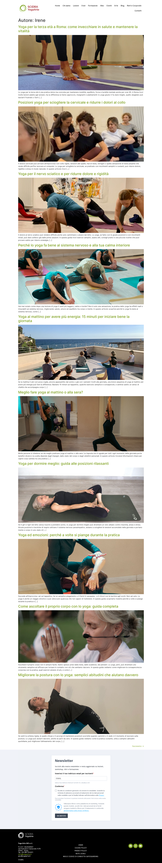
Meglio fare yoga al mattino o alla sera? (50, 392)
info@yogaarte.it (25, 854)
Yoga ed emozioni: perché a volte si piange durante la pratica (69, 535)
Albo (102, 6)
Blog (122, 6)
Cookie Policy (81, 848)
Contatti (138, 11)
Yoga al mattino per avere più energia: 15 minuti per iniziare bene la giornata (73, 318)
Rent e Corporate (134, 6)
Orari (83, 6)
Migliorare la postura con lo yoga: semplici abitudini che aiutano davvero (78, 675)
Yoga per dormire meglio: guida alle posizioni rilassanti (63, 463)
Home (57, 6)
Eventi (109, 6)
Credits (21, 860)
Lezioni (76, 6)
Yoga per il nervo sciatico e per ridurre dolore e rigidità (63, 174)
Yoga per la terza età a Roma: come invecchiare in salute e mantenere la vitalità (78, 29)
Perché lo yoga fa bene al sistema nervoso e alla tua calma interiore (74, 245)
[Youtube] (140, 846)
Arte (116, 6)
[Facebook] (130, 846)
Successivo (138, 746)
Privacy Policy (80, 851)
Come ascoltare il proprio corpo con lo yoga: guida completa (68, 606)
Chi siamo (66, 6)
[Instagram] (135, 846)
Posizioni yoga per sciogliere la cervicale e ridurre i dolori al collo (71, 102)
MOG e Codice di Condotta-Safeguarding (80, 856)
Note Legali (81, 854)
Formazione (93, 6)
